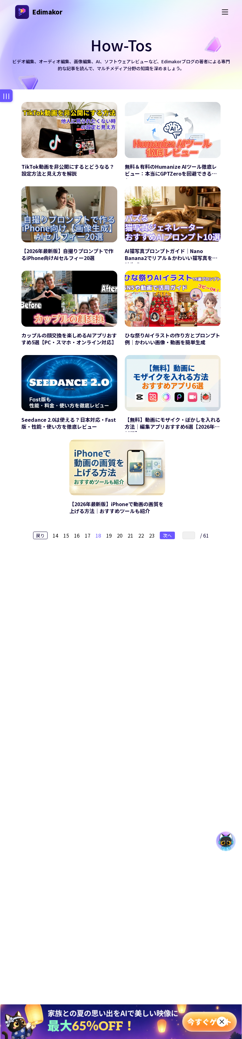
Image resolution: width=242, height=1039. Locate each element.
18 (98, 535)
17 (87, 535)
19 (109, 535)
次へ (167, 535)
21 (130, 535)
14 (55, 535)
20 (120, 535)
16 (77, 535)
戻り (40, 535)
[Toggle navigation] (225, 12)
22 (141, 535)
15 (66, 535)
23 (152, 535)
